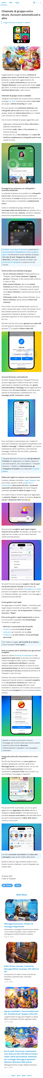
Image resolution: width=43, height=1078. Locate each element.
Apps (17, 3)
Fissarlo (6, 629)
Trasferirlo (7, 635)
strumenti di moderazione (23, 655)
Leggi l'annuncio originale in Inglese (17, 23)
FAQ (10, 3)
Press (24, 1075)
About (13, 1075)
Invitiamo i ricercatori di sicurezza (15, 249)
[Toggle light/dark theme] (40, 2)
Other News (21, 895)
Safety (29, 1075)
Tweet (18, 885)
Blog (18, 1075)
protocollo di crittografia (11, 262)
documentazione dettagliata (13, 252)
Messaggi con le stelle (33, 589)
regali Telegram (30, 480)
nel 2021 (12, 101)
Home (4, 3)
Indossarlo (7, 632)
